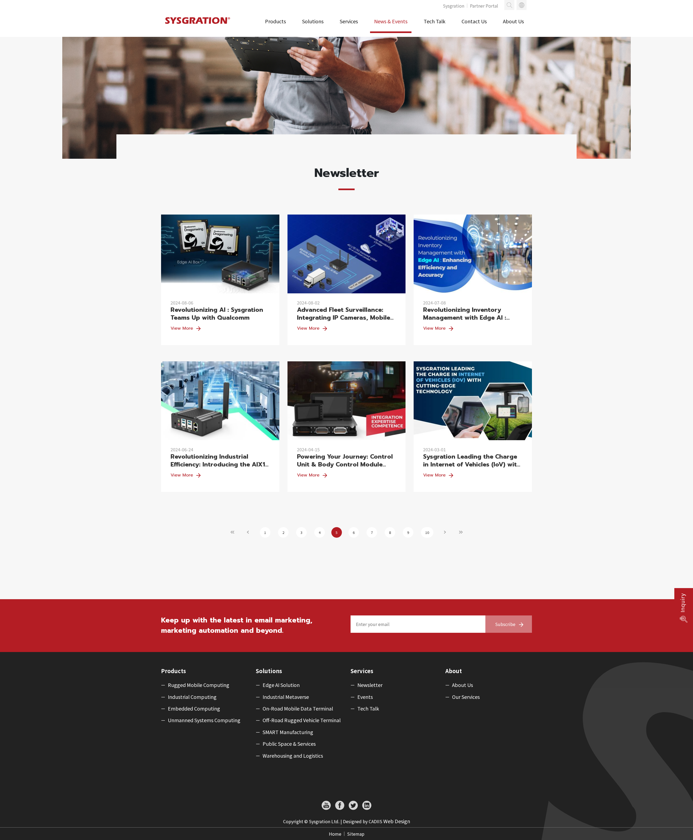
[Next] (445, 532)
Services (349, 21)
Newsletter (370, 685)
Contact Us (474, 21)
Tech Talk (434, 21)
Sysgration (453, 6)
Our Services (466, 697)
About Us (513, 21)
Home (335, 834)
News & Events (390, 21)
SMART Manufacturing (288, 732)
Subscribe (505, 624)
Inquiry (682, 602)
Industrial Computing (192, 697)
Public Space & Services (289, 744)
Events (365, 697)
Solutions (312, 21)
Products (275, 21)
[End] (461, 532)
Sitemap (355, 834)
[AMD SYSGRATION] (198, 26)
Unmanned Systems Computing (204, 720)
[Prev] (248, 532)
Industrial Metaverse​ (286, 697)
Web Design (396, 821)
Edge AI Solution (281, 685)
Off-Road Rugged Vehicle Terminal (302, 720)
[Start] (232, 532)
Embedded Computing (194, 708)
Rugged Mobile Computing (198, 685)
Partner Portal (484, 6)
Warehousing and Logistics (293, 756)
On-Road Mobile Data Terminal (298, 708)
